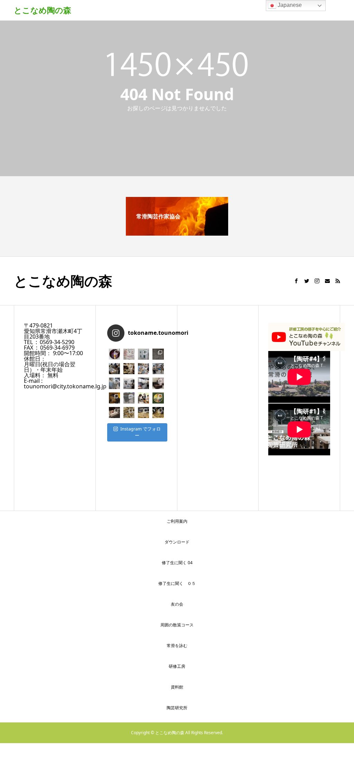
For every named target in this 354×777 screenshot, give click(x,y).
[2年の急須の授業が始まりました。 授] (143, 368)
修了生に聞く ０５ (177, 583)
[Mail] (327, 280)
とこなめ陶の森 (42, 10)
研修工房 (177, 666)
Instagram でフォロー (140, 432)
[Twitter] (306, 280)
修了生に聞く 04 (177, 563)
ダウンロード (177, 542)
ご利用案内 (177, 521)
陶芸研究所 (177, 708)
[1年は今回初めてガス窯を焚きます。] (114, 383)
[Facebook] (296, 280)
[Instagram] (317, 280)
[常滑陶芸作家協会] (177, 233)
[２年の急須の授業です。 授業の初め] (128, 368)
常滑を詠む (177, 645)
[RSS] (337, 280)
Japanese (289, 5)
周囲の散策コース (177, 625)
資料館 (177, 687)
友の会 (177, 604)
